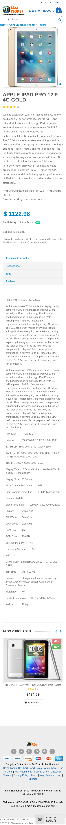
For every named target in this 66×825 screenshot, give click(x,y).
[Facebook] (13, 751)
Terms (34, 775)
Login (58, 2)
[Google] (37, 751)
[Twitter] (21, 751)
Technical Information (18, 257)
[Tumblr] (52, 751)
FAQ (25, 768)
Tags (8, 273)
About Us (16, 768)
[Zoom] (60, 84)
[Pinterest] (44, 751)
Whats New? (50, 768)
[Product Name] (33, 660)
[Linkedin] (29, 751)
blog (41, 775)
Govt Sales (36, 768)
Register (46, 2)
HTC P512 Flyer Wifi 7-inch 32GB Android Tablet (33, 684)
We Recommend (23, 771)
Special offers (41, 771)
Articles (50, 775)
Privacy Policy (21, 775)
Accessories (13, 265)
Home (6, 768)
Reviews (10, 281)
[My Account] (29, 10)
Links (58, 775)
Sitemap (33, 778)
